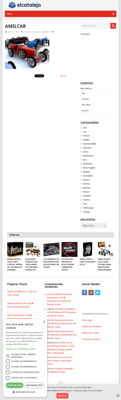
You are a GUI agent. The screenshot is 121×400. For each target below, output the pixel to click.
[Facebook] (84, 292)
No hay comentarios (32, 32)
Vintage (86, 212)
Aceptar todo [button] (14, 385)
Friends (85, 99)
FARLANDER (53, 357)
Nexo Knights (89, 168)
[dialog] (25, 358)
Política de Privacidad (91, 326)
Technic (85, 110)
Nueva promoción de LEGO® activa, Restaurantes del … (20, 305)
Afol (85, 128)
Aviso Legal (87, 320)
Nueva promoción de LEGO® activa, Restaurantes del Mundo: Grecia (61, 323)
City (83, 93)
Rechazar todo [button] (35, 385)
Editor (47, 32)
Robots (86, 192)
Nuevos (86, 180)
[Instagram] (91, 292)
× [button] (44, 322)
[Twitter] (97, 292)
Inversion (87, 148)
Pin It (63, 76)
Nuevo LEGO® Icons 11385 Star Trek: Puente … (22, 293)
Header (86, 140)
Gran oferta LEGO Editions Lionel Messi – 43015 (60, 360)
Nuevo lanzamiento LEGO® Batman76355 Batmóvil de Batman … (19, 318)
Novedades (88, 176)
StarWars (87, 196)
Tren (85, 204)
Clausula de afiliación (91, 339)
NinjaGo (86, 172)
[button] (25, 349)
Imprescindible (89, 144)
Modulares (87, 164)
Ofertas (86, 184)
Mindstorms (88, 156)
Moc (85, 160)
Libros (85, 152)
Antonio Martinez (55, 294)
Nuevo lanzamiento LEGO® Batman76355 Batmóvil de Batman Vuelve (61, 312)
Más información (21, 344)
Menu (9, 14)
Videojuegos (88, 208)
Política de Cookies (90, 333)
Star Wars (86, 105)
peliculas (86, 188)
